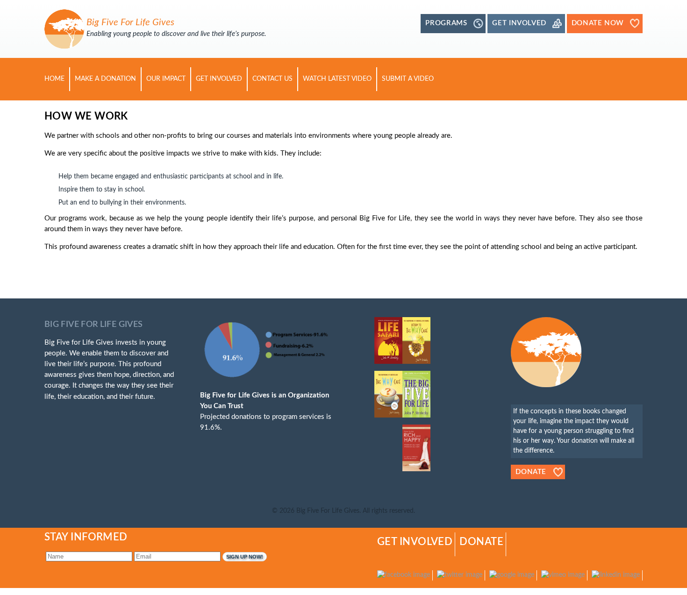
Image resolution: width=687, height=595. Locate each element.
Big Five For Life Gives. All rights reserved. (355, 511)
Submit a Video (408, 79)
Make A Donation (105, 79)
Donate (530, 471)
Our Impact (166, 79)
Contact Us (272, 79)
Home (54, 79)
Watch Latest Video (337, 79)
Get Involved (219, 79)
